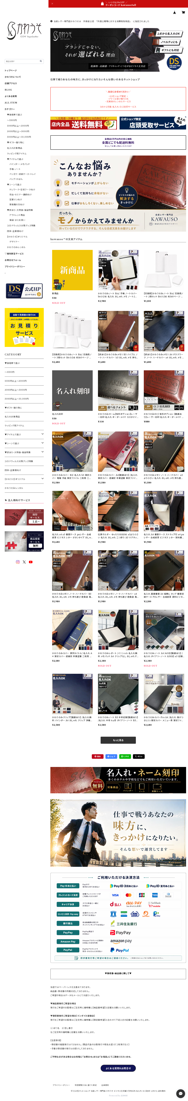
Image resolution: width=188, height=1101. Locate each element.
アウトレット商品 (17, 215)
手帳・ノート (15, 169)
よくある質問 (11, 96)
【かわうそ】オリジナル (17, 236)
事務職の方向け (17, 204)
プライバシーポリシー (15, 266)
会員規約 (105, 1085)
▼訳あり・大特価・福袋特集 (20, 210)
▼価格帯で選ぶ (14, 114)
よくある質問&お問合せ (118, 1068)
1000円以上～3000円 (18, 126)
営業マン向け (15, 199)
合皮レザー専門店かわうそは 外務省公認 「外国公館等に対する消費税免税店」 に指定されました (101, 21)
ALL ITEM (11, 102)
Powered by (115, 1096)
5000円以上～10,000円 (19, 137)
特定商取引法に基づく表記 (86, 1085)
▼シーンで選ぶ (14, 184)
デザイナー (14, 241)
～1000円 (12, 120)
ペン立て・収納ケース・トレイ (22, 174)
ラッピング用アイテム (16, 153)
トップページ (11, 70)
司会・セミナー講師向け (20, 194)
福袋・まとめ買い (17, 220)
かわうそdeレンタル (16, 247)
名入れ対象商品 (14, 148)
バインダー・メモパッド (19, 164)
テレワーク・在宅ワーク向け (22, 189)
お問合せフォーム (13, 260)
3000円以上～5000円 (18, 131)
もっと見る (118, 740)
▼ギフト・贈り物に (15, 142)
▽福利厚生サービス (14, 253)
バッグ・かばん (16, 179)
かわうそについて (13, 77)
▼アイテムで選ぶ (15, 159)
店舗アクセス (11, 83)
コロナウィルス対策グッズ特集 (21, 225)
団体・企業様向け (15, 231)
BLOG (8, 90)
